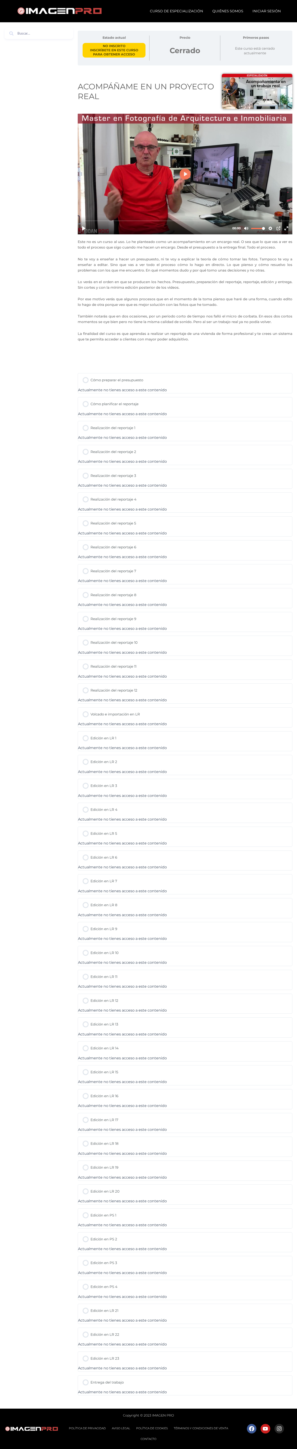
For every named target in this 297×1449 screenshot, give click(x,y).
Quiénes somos (227, 11)
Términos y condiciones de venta (201, 1428)
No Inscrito (114, 46)
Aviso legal (121, 1428)
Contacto (148, 1439)
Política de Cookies (152, 1428)
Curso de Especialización (176, 11)
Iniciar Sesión (266, 11)
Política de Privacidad (87, 1428)
